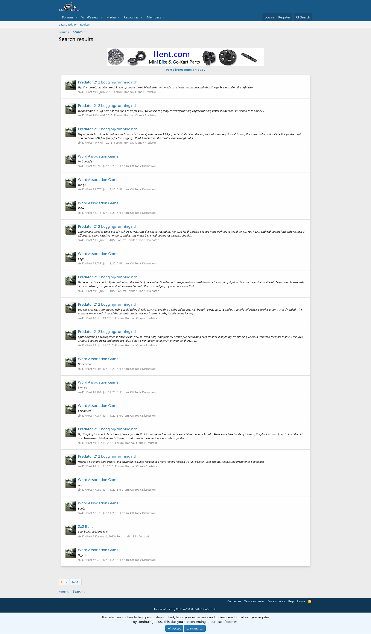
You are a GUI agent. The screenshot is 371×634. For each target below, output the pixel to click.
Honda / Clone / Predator (140, 92)
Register (85, 24)
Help (291, 601)
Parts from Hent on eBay (185, 69)
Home (301, 601)
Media (111, 17)
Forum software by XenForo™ (185, 609)
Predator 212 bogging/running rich (108, 82)
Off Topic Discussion (143, 166)
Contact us (234, 601)
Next (75, 582)
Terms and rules (254, 601)
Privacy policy (276, 601)
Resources (131, 17)
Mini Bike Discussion (139, 536)
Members (154, 17)
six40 (81, 92)
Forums (67, 17)
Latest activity (68, 24)
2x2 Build (86, 526)
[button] (76, 17)
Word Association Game (98, 156)
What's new (89, 17)
